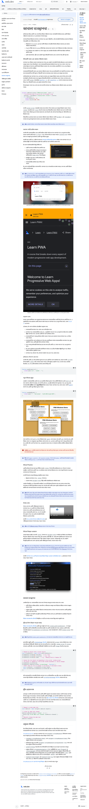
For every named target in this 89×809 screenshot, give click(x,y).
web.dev (25, 24)
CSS (75, 9)
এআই (3, 9)
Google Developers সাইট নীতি (45, 775)
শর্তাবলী (21, 806)
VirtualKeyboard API (28, 733)
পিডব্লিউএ (69, 9)
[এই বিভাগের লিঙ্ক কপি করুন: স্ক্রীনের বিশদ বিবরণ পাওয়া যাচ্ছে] (43, 623)
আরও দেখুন (38, 1)
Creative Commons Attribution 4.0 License (48, 773)
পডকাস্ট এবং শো (75, 799)
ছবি (46, 9)
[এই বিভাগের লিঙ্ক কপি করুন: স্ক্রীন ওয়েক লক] (35, 690)
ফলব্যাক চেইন (56, 547)
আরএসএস (82, 799)
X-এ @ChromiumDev (83, 789)
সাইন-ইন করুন (84, 1)
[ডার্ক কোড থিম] (73, 91)
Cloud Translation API (42, 19)
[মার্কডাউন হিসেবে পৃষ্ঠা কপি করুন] (53, 29)
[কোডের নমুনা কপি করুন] (75, 91)
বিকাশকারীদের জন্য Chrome (75, 790)
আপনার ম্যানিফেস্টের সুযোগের (49, 139)
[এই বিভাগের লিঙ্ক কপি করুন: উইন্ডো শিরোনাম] (34, 465)
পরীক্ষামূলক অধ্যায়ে (34, 526)
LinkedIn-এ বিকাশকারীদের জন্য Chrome (83, 796)
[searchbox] (9, 13)
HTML (40, 9)
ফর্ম (63, 9)
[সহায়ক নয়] (72, 25)
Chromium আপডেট (74, 793)
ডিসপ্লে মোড (64, 549)
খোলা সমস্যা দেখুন (66, 792)
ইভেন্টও (40, 642)
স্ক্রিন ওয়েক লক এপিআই (52, 698)
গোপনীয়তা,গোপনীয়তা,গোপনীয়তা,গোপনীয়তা (16, 9)
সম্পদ (20, 1)
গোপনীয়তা (27, 806)
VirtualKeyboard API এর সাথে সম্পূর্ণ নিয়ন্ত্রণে (33, 761)
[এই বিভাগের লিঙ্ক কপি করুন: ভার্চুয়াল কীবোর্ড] (35, 724)
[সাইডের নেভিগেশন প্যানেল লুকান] (16, 806)
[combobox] (57, 1)
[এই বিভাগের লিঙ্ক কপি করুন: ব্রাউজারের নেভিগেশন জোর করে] (39, 357)
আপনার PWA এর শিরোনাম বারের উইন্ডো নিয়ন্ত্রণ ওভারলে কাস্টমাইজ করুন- (43, 556)
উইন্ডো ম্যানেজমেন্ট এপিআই (29, 618)
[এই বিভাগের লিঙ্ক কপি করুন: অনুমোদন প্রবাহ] (31, 317)
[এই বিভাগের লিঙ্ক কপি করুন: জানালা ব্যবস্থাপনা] (36, 598)
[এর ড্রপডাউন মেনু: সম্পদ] (23, 2)
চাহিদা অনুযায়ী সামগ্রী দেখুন (44, 14)
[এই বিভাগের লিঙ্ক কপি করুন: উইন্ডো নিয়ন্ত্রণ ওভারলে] (38, 531)
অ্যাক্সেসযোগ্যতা (32, 9)
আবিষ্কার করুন (30, 1)
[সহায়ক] (70, 25)
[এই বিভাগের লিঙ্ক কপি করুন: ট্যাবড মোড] (31, 503)
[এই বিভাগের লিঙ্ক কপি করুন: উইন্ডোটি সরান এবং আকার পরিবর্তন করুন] (48, 59)
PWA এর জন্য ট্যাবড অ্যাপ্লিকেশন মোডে (35, 519)
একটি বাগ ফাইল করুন (66, 789)
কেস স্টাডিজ (74, 796)
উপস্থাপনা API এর (30, 682)
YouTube (82, 793)
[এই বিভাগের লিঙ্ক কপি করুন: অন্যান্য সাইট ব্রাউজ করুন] (39, 129)
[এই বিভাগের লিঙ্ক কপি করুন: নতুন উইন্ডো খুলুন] (34, 378)
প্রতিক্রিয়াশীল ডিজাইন (54, 9)
